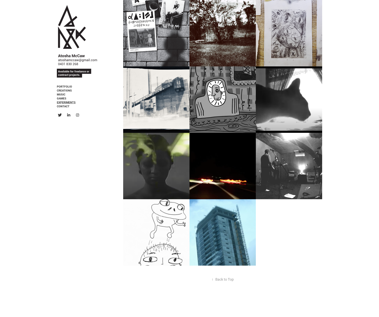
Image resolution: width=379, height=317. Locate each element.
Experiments (66, 102)
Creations (64, 90)
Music (61, 94)
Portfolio (64, 86)
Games (61, 98)
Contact (63, 106)
